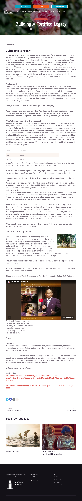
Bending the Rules (12, 452)
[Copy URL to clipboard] (17, 399)
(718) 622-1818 (34, 481)
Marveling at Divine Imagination (53, 454)
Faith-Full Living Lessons (41, 19)
